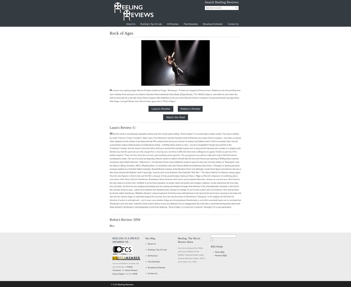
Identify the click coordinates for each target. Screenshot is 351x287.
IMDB (135, 274)
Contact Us (152, 273)
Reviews (221, 255)
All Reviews (153, 256)
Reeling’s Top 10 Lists (157, 250)
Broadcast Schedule (156, 267)
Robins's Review (190, 108)
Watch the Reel (175, 117)
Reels (219, 252)
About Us (152, 244)
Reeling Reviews (133, 11)
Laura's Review (161, 108)
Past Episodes (154, 262)
